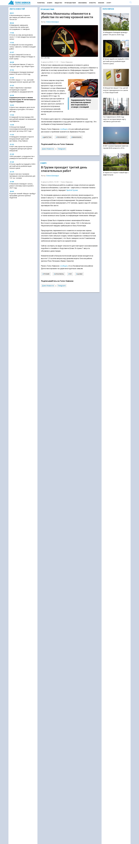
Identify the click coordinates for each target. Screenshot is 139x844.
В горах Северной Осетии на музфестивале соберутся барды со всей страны (22, 57)
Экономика (82, 3)
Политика (41, 3)
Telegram (62, 149)
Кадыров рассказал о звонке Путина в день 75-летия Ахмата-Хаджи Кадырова (22, 99)
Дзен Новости (48, 149)
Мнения (101, 3)
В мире (49, 3)
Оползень (59, 274)
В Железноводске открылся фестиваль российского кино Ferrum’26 (20, 17)
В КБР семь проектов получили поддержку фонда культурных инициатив (20, 148)
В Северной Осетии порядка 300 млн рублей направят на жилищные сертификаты (22, 119)
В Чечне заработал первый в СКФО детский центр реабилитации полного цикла (22, 166)
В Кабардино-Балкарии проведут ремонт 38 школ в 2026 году (21, 73)
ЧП (70, 274)
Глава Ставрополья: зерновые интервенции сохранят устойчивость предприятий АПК (21, 90)
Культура (92, 3)
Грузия (46, 274)
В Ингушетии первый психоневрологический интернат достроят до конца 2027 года (21, 129)
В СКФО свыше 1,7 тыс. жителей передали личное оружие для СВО (22, 81)
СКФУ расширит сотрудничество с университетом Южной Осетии (22, 157)
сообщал (63, 129)
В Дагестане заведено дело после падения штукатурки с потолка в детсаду (22, 109)
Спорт (109, 3)
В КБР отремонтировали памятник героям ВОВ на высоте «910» (115, 147)
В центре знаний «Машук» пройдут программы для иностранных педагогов (22, 195)
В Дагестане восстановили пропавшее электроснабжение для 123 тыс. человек (22, 176)
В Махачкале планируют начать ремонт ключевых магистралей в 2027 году (21, 186)
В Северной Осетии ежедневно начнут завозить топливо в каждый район (22, 47)
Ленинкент (62, 137)
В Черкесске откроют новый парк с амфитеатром (116, 173)
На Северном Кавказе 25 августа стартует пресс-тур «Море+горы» (21, 65)
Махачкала (76, 137)
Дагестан (47, 137)
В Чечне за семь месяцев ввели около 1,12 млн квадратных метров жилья (22, 37)
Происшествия (70, 3)
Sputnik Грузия (72, 190)
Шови (79, 274)
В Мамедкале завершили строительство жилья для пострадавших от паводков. (19, 27)
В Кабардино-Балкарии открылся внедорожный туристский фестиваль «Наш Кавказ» (21, 139)
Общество (58, 3)
